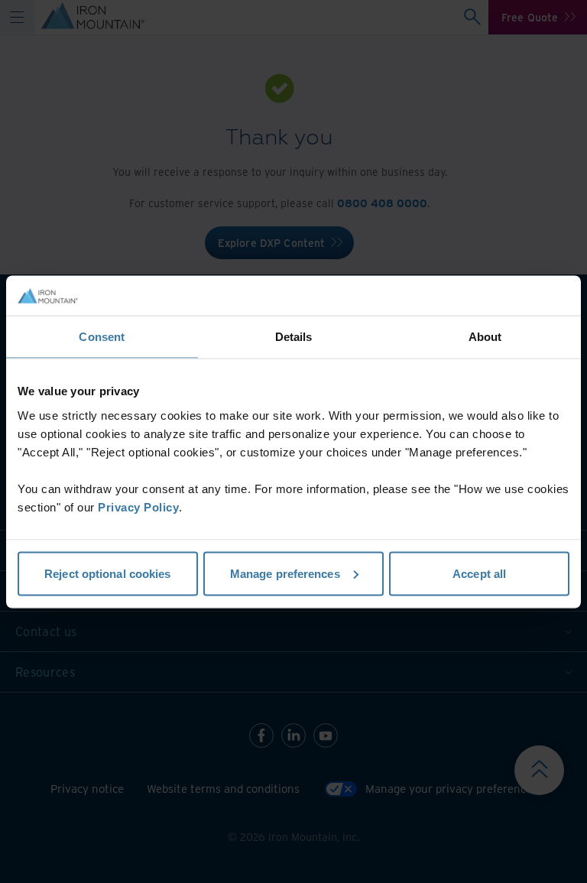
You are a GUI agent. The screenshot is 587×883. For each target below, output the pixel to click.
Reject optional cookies (107, 572)
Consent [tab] (102, 336)
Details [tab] (294, 336)
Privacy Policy (138, 506)
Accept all (479, 572)
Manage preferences (285, 572)
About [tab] (485, 336)
